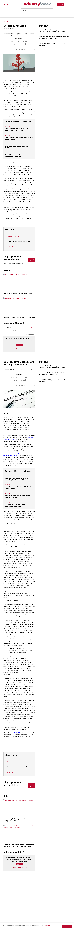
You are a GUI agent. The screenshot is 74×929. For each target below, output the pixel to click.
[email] (24, 49)
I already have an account (19, 348)
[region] (19, 331)
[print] (34, 49)
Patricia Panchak (19, 38)
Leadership (44, 14)
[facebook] (14, 49)
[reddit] (22, 49)
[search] (7, 4)
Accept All (67, 926)
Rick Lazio (19, 374)
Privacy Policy (47, 925)
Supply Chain (53, 14)
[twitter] (19, 49)
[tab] (7, 327)
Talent (18, 14)
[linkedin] (16, 49)
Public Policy (7, 357)
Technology (26, 14)
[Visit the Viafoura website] (31, 334)
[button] (4, 4)
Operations (35, 14)
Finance (5, 21)
